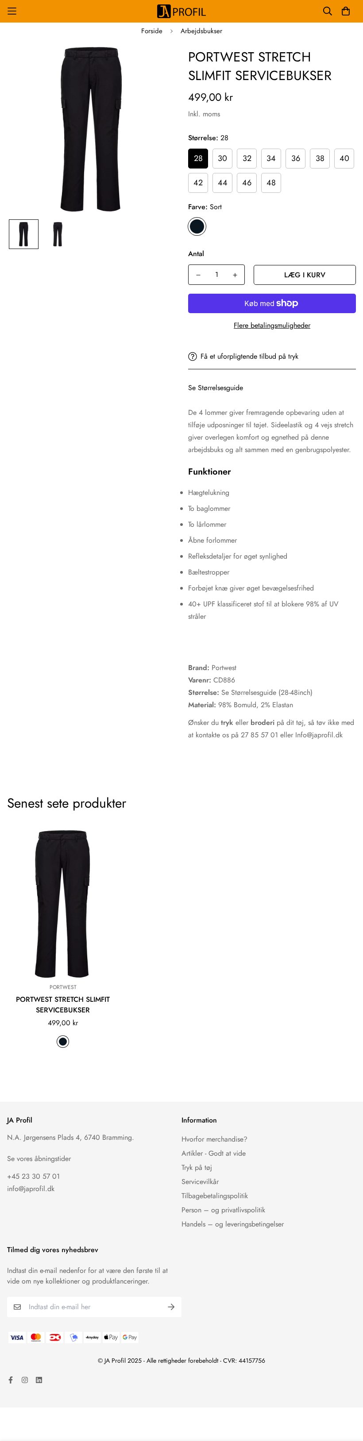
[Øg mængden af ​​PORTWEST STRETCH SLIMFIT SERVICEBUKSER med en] (234, 275)
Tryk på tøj (197, 1167)
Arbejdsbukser (201, 31)
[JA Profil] (181, 11)
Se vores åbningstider (39, 1159)
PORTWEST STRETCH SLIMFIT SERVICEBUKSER (63, 1004)
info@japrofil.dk (30, 1189)
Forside (151, 31)
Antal (196, 254)
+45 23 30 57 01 (33, 1176)
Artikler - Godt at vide (214, 1153)
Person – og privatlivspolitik (223, 1210)
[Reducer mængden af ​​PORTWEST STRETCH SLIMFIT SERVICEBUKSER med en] (198, 275)
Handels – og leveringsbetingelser (233, 1224)
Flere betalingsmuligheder (272, 325)
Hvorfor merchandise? (214, 1139)
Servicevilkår (200, 1182)
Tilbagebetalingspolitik (215, 1196)
